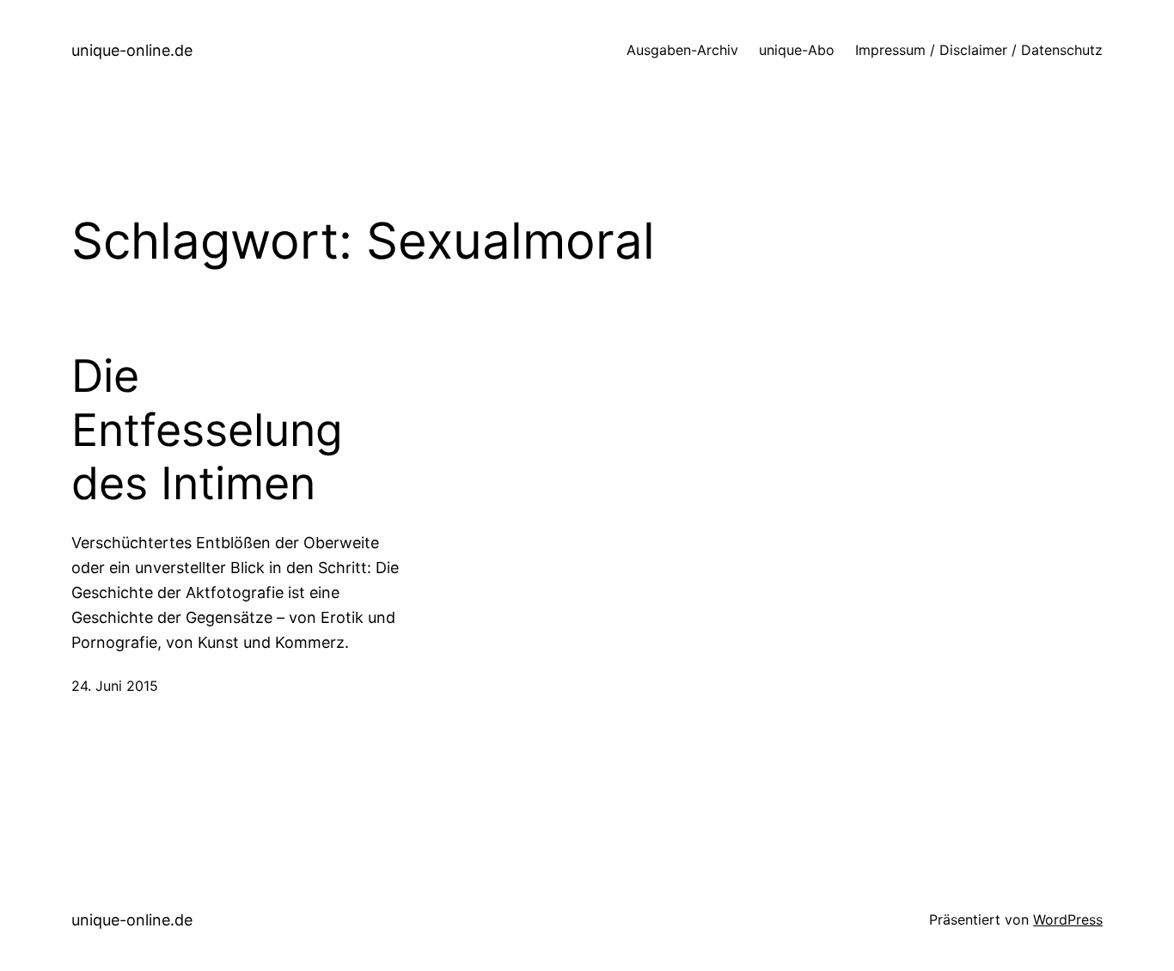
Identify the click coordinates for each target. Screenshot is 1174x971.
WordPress (1068, 919)
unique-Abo (797, 49)
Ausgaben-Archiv (682, 49)
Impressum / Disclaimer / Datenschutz (979, 49)
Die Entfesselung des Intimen (207, 430)
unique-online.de (132, 50)
